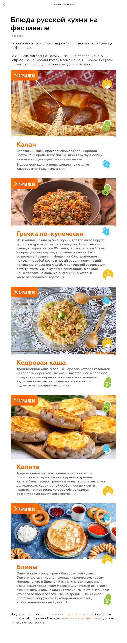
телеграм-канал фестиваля (63, 614)
